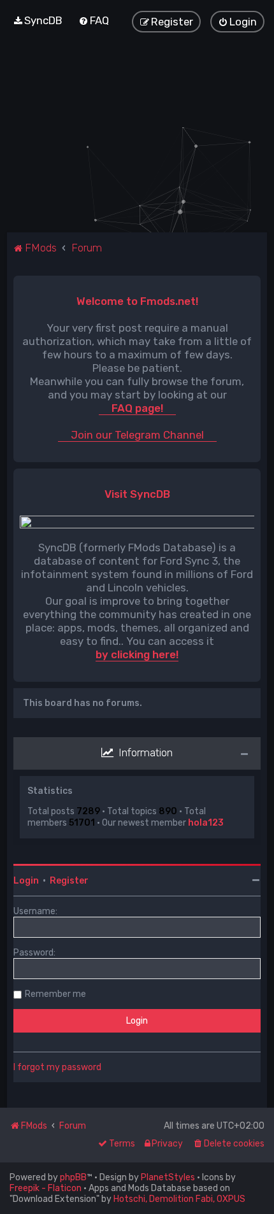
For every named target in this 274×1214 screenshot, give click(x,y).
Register (69, 880)
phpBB (73, 1177)
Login (26, 880)
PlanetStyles (168, 1177)
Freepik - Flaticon (46, 1188)
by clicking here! (137, 655)
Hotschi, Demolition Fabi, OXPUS (179, 1199)
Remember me (55, 994)
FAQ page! (137, 408)
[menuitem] (38, 20)
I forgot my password (57, 1067)
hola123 (206, 822)
